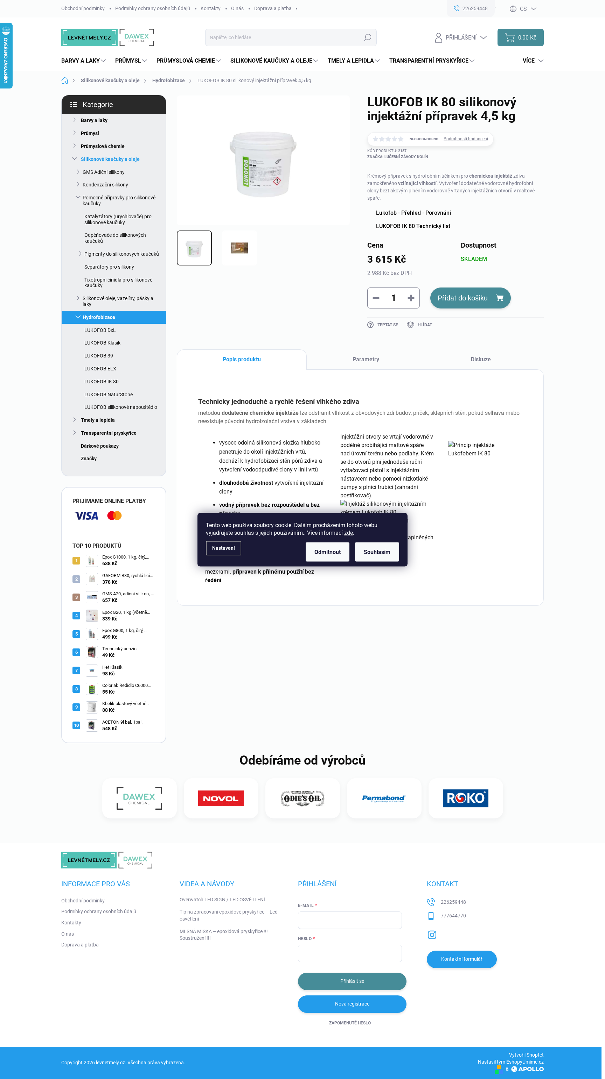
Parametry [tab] (366, 359)
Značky (89, 458)
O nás (237, 8)
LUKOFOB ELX (100, 368)
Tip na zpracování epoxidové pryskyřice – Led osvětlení (229, 915)
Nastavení (223, 548)
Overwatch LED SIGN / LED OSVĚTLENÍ (222, 899)
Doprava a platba (273, 8)
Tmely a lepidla (98, 420)
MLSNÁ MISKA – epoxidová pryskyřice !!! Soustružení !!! (224, 935)
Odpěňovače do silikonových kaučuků (115, 238)
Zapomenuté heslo (350, 1023)
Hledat (368, 37)
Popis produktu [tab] (242, 359)
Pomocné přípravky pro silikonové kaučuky (119, 200)
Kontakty (211, 8)
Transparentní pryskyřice (109, 433)
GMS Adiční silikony (104, 172)
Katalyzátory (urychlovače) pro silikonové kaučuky (118, 219)
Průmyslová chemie (103, 146)
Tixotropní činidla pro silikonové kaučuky (118, 283)
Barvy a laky (94, 120)
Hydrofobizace (99, 317)
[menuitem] (84, 60)
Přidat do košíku (463, 298)
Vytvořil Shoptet (526, 1055)
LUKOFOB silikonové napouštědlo (120, 407)
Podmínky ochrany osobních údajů (152, 8)
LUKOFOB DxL (100, 330)
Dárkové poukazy (100, 446)
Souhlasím (377, 551)
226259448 (453, 902)
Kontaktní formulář (461, 959)
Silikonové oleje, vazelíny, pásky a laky (118, 301)
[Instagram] (432, 933)
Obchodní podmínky (83, 8)
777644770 (453, 915)
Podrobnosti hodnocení (466, 138)
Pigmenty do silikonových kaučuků (121, 254)
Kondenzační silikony (105, 184)
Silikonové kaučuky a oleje (110, 159)
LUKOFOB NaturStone (108, 394)
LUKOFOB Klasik (102, 343)
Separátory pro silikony (109, 267)
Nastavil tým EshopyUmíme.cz (511, 1062)
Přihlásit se (352, 981)
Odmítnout (327, 551)
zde (348, 532)
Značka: (397, 157)
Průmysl (90, 133)
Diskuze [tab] (481, 359)
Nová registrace (352, 1004)
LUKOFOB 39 (98, 356)
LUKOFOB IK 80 (101, 381)
